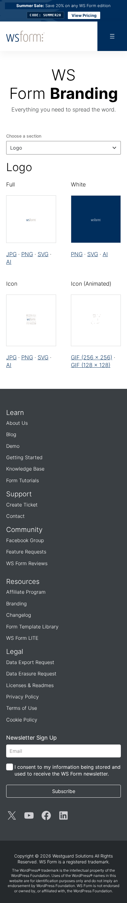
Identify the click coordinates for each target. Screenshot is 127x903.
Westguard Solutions (72, 855)
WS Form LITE (22, 638)
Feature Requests (26, 552)
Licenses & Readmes (30, 685)
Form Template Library (32, 627)
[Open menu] (112, 36)
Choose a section (23, 136)
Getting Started (24, 457)
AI (8, 262)
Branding (16, 603)
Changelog (18, 615)
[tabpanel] (63, 265)
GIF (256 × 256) (91, 357)
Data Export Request (30, 662)
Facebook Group (25, 540)
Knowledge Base (25, 469)
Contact (15, 516)
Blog (11, 434)
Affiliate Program (26, 592)
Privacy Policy (22, 697)
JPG (11, 254)
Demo (12, 446)
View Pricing (84, 15)
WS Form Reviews (26, 563)
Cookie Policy (21, 720)
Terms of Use (21, 708)
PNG (27, 254)
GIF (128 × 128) (90, 365)
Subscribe (63, 791)
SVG (43, 254)
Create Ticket (22, 505)
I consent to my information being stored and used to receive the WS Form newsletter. (67, 770)
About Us (17, 423)
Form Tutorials (22, 480)
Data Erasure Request (31, 673)
